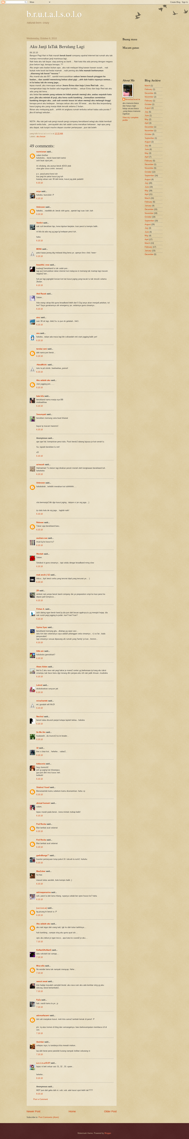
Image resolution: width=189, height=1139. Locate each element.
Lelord (39, 685)
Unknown (40, 207)
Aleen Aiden (41, 667)
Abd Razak (41, 294)
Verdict (39, 223)
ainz (38, 317)
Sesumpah (41, 414)
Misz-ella (40, 966)
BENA (39, 249)
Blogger (108, 1133)
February (148, 89)
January (148, 206)
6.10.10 (39, 183)
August (148, 108)
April (147, 123)
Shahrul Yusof (42, 787)
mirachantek (42, 701)
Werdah (39, 554)
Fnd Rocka (41, 824)
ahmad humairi (43, 803)
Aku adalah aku (43, 380)
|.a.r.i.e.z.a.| (41, 908)
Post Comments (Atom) (49, 1117)
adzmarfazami (42, 1015)
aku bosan (40, 136)
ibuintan (40, 1042)
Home (72, 1111)
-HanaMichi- (41, 365)
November (149, 97)
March (147, 86)
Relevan (40, 522)
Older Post (110, 1111)
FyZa (38, 1000)
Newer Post (33, 1111)
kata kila (40, 396)
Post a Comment (40, 1099)
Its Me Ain (40, 732)
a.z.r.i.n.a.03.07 (43, 1063)
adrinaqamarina (43, 892)
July (146, 112)
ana (38, 333)
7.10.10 (39, 941)
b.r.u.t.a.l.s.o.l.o (54, 13)
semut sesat (41, 981)
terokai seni (41, 349)
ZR (37, 590)
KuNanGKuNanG (43, 950)
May (146, 119)
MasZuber (40, 871)
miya (38, 191)
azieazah (40, 464)
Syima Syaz (41, 627)
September (149, 138)
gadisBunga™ (42, 855)
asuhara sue (41, 538)
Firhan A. (40, 609)
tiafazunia (40, 764)
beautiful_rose (42, 265)
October (148, 104)
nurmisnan (41, 152)
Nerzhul (39, 716)
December (149, 93)
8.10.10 (39, 1078)
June (147, 115)
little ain (40, 651)
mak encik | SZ (43, 575)
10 (37, 748)
